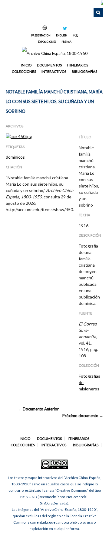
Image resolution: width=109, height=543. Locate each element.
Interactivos (53, 71)
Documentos (49, 65)
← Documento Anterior (38, 408)
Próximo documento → (82, 415)
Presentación (41, 35)
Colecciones (24, 71)
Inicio (26, 65)
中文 (75, 35)
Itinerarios (77, 65)
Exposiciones (47, 41)
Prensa (66, 41)
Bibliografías (84, 71)
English (61, 35)
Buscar (98, 13)
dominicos (15, 157)
